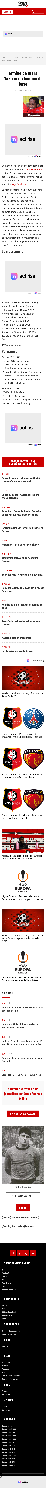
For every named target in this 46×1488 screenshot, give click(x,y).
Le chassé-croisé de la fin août (17, 651)
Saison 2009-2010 (9, 1442)
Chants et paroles (9, 1334)
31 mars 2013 (6, 617)
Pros (16, 57)
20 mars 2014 (6, 540)
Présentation (7, 1362)
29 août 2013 (6, 584)
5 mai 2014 (5, 524)
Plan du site (6, 1283)
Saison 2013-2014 (9, 1455)
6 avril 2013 (6, 600)
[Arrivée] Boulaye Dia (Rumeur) (18, 1226)
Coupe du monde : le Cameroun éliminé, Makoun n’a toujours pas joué (21, 479)
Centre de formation (10, 1379)
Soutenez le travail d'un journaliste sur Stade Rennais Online (23, 1094)
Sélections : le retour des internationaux (22, 574)
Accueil (6, 57)
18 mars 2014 (6, 554)
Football (5, 1346)
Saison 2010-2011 (8, 1445)
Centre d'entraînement (11, 1375)
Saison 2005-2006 (9, 1429)
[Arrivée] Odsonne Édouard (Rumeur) (20, 1217)
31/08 (4, 1003)
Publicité (5, 1273)
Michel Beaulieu (23, 1187)
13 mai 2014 (6, 507)
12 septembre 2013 (8, 570)
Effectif (5, 1391)
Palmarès (5, 1369)
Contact (5, 1276)
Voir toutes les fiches (23, 1196)
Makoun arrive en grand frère (16, 637)
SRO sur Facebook (9, 1312)
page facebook (18, 184)
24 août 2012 (6, 647)
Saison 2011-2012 (8, 1449)
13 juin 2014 (6, 490)
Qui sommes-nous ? (9, 1270)
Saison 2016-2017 (9, 1465)
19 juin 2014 (6, 474)
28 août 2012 (6, 633)
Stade (4, 1372)
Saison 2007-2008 (9, 1436)
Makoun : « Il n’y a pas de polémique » (20, 544)
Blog (3, 1309)
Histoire (5, 1366)
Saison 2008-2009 (9, 1439)
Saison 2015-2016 (9, 1462)
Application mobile (9, 1289)
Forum (4, 1305)
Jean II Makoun (34, 169)
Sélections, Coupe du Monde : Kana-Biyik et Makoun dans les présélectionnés (22, 513)
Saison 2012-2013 (9, 1452)
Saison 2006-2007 (9, 1432)
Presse (4, 1280)
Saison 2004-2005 (9, 1426)
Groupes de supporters (11, 1331)
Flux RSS (5, 1286)
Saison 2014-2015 (9, 1459)
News (4, 1318)
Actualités (6, 1394)
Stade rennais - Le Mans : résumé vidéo (21, 1074)
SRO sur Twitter (8, 1315)
